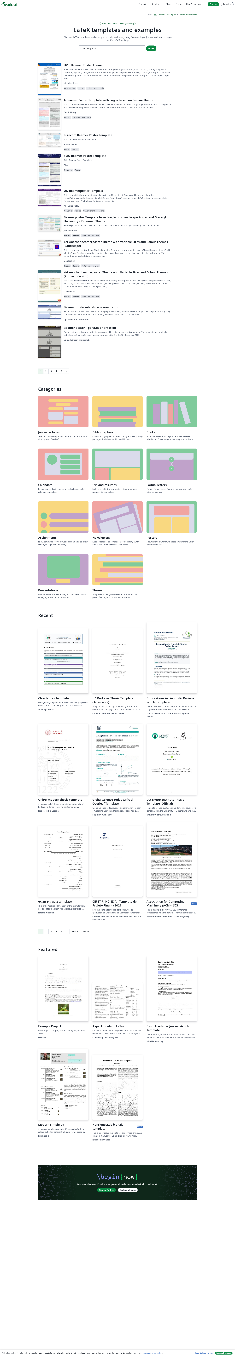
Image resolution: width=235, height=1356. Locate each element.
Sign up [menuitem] (213, 4)
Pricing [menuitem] (179, 4)
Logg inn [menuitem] (227, 4)
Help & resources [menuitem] (194, 4)
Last (85, 931)
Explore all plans (128, 1190)
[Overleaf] (9, 4)
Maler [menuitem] (168, 4)
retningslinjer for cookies (152, 1353)
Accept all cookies (223, 1353)
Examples (171, 14)
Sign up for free (106, 1190)
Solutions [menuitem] (156, 4)
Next (75, 931)
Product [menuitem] (142, 4)
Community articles (188, 14)
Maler (162, 14)
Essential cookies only (204, 1353)
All (155, 14)
